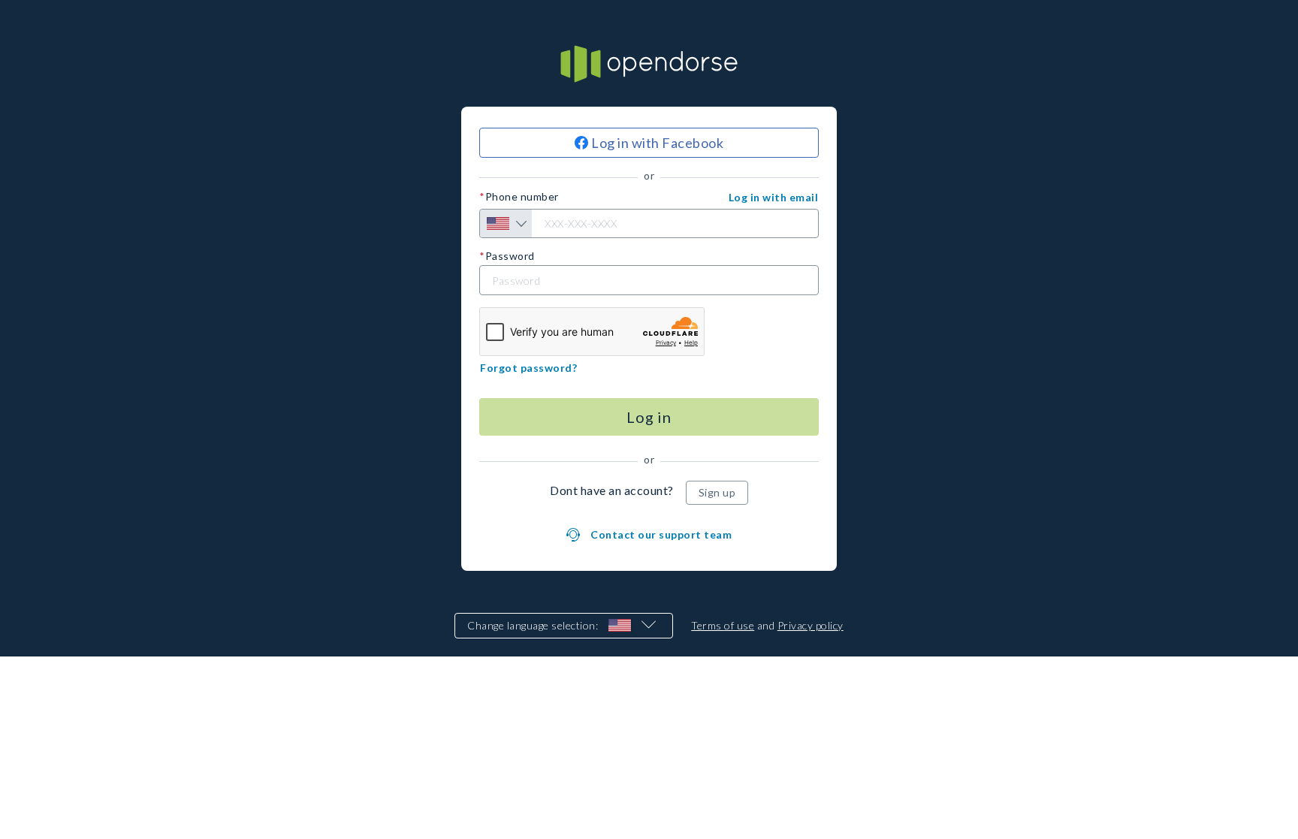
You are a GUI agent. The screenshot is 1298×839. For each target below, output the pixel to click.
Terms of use (722, 625)
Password (510, 256)
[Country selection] (506, 223)
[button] (774, 198)
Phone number (522, 197)
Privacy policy (810, 625)
